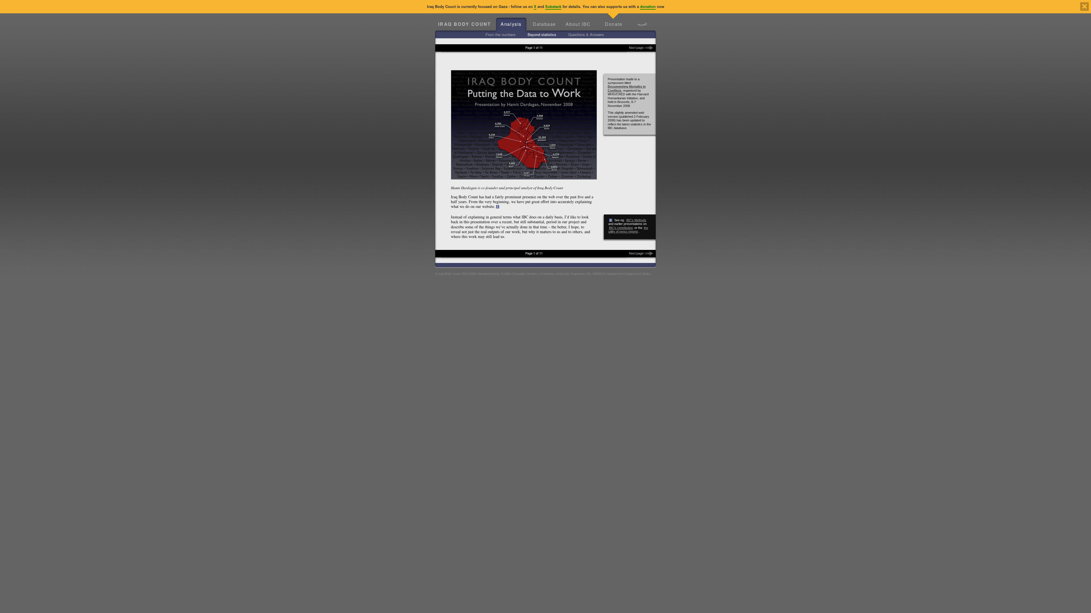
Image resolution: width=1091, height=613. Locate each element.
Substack (553, 6)
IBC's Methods (636, 220)
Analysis (511, 24)
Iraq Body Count (464, 24)
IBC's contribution (621, 227)
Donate (613, 24)
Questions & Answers (586, 34)
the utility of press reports (628, 229)
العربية (642, 24)
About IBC (578, 24)
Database (544, 24)
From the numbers (501, 34)
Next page (636, 47)
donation (648, 6)
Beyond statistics (542, 34)
